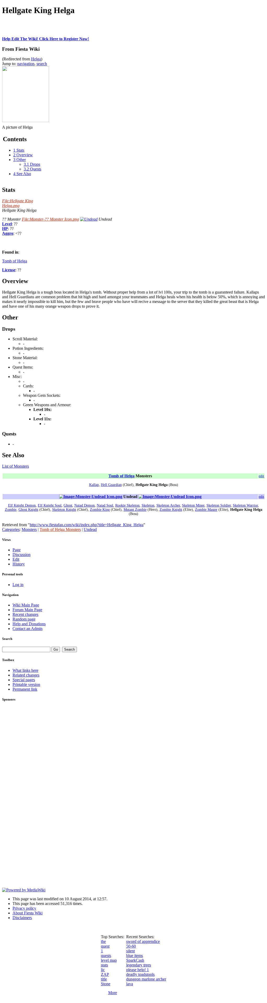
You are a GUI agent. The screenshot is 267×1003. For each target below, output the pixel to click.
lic (103, 969)
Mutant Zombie (135, 510)
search (42, 63)
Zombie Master (206, 510)
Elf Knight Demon (22, 505)
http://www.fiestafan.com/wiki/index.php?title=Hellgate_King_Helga (86, 525)
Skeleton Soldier (219, 505)
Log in (18, 584)
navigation (25, 63)
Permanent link (25, 689)
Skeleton (148, 505)
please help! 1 (137, 969)
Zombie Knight (171, 510)
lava (129, 984)
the (103, 941)
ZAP (105, 974)
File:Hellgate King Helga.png (17, 203)
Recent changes (25, 614)
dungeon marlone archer (146, 979)
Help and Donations (29, 624)
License (8, 270)
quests (106, 955)
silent (130, 951)
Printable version (26, 684)
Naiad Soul (105, 505)
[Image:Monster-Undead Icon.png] (90, 496)
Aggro (7, 233)
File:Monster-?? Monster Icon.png (50, 219)
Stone (105, 984)
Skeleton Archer (168, 505)
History (19, 564)
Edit (16, 559)
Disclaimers (22, 917)
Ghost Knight (28, 510)
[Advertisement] (63, 29)
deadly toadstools (140, 974)
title (104, 979)
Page (17, 550)
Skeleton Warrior (245, 505)
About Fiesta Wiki (28, 913)
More (112, 992)
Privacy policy (24, 908)
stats (104, 965)
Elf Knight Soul (50, 505)
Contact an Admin (28, 628)
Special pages (24, 680)
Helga (36, 59)
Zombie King (100, 510)
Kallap (94, 485)
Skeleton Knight (64, 510)
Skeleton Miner (193, 505)
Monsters (29, 529)
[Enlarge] (4, 123)
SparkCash (135, 960)
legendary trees (138, 965)
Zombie (10, 510)
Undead (90, 529)
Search (7, 639)
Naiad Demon (84, 505)
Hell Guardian (111, 485)
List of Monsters (15, 466)
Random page (24, 619)
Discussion (22, 554)
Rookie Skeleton (127, 505)
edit (261, 476)
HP (5, 228)
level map (109, 960)
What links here (25, 670)
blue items (134, 955)
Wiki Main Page (26, 605)
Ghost (68, 505)
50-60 (131, 946)
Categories (11, 529)
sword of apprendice (143, 941)
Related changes (26, 675)
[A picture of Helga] (25, 120)
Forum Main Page (27, 609)
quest (105, 946)
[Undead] (89, 219)
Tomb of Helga (14, 261)
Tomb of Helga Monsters (60, 529)
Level (7, 224)
